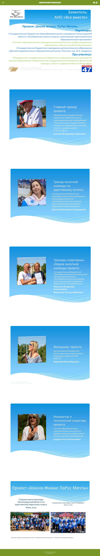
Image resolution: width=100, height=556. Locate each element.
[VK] (94, 3)
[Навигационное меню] (3, 2)
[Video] (96, 3)
